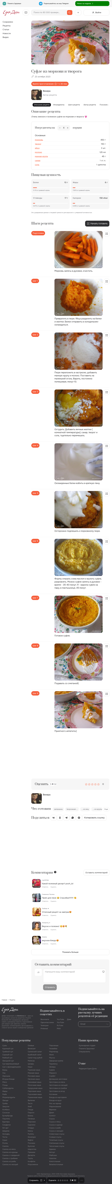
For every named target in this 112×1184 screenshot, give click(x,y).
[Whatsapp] (73, 818)
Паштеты (6, 1119)
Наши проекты (88, 1040)
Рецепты (6, 26)
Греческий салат (35, 1051)
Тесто (30, 1103)
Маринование (55, 1106)
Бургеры (6, 1122)
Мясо (4, 1082)
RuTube (60, 1025)
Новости (7, 33)
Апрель (44, 937)
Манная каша (33, 1073)
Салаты (5, 1146)
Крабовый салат (34, 1055)
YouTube (60, 1019)
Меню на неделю (84, 3)
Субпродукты (8, 1088)
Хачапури (32, 1137)
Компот (52, 1116)
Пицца (30, 1109)
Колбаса (6, 1109)
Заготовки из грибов (58, 1088)
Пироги (31, 1112)
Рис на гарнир (55, 1103)
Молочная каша (34, 1085)
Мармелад (53, 1051)
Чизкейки (53, 1048)
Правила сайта (32, 1176)
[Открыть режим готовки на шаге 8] (106, 646)
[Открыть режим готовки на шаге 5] (106, 493)
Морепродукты (8, 1097)
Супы (4, 1045)
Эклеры (52, 1067)
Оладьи (31, 1128)
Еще (106, 809)
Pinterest (44, 1028)
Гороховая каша (35, 1094)
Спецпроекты (84, 1051)
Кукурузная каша (35, 1088)
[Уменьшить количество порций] (60, 128)
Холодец (6, 1134)
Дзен (69, 1019)
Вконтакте (45, 1019)
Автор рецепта (90, 105)
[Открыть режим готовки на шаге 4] (106, 446)
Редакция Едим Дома (88, 1068)
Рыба (4, 1094)
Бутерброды (7, 1116)
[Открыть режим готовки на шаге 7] (106, 598)
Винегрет (32, 1048)
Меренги (53, 1073)
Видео (6, 37)
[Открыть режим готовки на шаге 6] (106, 541)
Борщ (4, 1070)
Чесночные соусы (56, 1146)
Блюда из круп (55, 1100)
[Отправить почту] (107, 1024)
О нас (82, 1063)
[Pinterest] (79, 818)
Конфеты (31, 1161)
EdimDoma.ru (21, 1016)
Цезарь (31, 1064)
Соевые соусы (55, 1137)
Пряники (31, 1152)
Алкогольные (54, 1161)
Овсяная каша (34, 1079)
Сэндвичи (6, 1125)
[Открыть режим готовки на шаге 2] (106, 335)
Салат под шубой (35, 1058)
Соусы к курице (55, 1125)
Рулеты (31, 1134)
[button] (44, 1180)
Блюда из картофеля (58, 1097)
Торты (30, 1158)
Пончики (31, 1143)
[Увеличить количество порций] (67, 128)
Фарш (4, 1091)
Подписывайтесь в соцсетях (52, 1012)
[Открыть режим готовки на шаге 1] (106, 281)
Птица (5, 1085)
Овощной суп (8, 1061)
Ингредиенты (58, 105)
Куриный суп (7, 1048)
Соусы (52, 1119)
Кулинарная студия (87, 1045)
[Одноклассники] (60, 818)
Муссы (52, 1058)
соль (37, 164)
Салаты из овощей (10, 1164)
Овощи (5, 1100)
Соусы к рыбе (55, 1128)
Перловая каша (34, 1091)
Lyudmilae (45, 880)
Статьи (6, 29)
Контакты (81, 1176)
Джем (51, 1112)
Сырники (31, 1125)
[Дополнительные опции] (81, 1180)
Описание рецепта (42, 105)
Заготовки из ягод (57, 1091)
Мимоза (31, 1061)
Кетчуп (52, 1152)
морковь (39, 140)
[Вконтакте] (54, 818)
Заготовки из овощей (58, 1085)
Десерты (31, 1155)
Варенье (52, 1109)
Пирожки (32, 1122)
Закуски (5, 1106)
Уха (3, 1073)
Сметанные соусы (56, 1143)
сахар (37, 160)
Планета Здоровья (14, 3)
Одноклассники (47, 1022)
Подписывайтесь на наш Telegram (56, 3)
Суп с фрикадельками (11, 1067)
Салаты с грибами (10, 1158)
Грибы (5, 1103)
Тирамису (53, 1064)
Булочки (31, 1146)
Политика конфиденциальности (49, 1176)
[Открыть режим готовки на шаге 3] (106, 392)
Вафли (30, 1140)
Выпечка (31, 1100)
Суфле (52, 1070)
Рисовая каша (34, 1076)
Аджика (52, 1149)
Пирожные (53, 1045)
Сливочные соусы (56, 1134)
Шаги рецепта (74, 105)
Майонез (53, 1155)
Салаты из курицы (10, 1152)
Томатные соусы (56, 1140)
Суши (4, 1140)
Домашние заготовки (58, 1079)
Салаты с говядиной (10, 1155)
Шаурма (5, 1131)
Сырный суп (7, 1055)
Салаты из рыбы (9, 1161)
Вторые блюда (8, 1079)
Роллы (5, 1143)
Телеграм (44, 1025)
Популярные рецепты (16, 1040)
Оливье (31, 1045)
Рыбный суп (7, 1058)
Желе (51, 1055)
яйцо (37, 148)
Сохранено (8, 22)
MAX (59, 1028)
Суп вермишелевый (10, 1064)
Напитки (52, 1158)
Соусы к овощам (56, 1131)
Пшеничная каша (35, 1097)
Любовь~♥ (45, 908)
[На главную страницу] (11, 12)
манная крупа (41, 156)
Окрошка (6, 1076)
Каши (30, 1067)
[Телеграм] (66, 818)
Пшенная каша (34, 1070)
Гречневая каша (34, 1082)
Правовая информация (69, 1176)
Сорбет (52, 1076)
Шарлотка (32, 1149)
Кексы (30, 1131)
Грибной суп (7, 1051)
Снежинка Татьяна (48, 894)
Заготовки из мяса (57, 1082)
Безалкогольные (56, 1164)
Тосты (4, 1137)
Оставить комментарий (96, 872)
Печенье (31, 1119)
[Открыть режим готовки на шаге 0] (106, 233)
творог (38, 144)
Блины (30, 1116)
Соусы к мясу (55, 1122)
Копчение (53, 1094)
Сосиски (6, 1112)
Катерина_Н (46, 923)
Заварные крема (56, 1061)
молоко (38, 152)
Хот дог (5, 1128)
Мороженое (33, 1164)
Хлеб (30, 1106)
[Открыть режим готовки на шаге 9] (106, 694)
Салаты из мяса (9, 1149)
